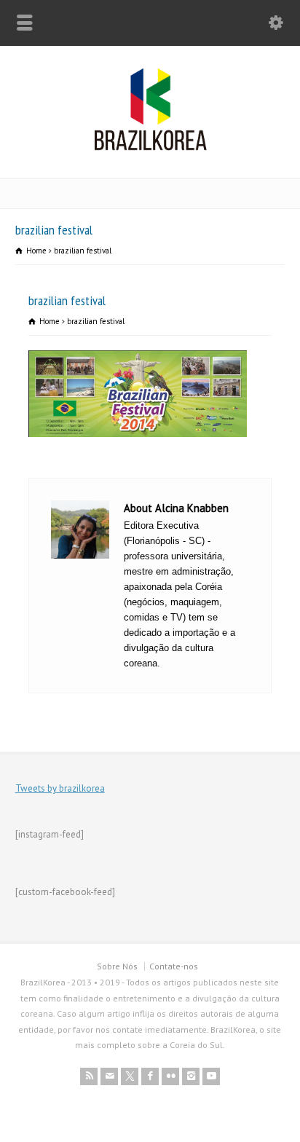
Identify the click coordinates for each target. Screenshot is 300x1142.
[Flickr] (170, 1076)
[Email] (109, 1076)
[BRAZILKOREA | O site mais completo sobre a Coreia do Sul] (150, 147)
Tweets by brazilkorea (60, 788)
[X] (129, 1076)
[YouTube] (211, 1076)
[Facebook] (150, 1076)
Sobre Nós (117, 966)
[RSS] (89, 1076)
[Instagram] (191, 1076)
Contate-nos (173, 966)
